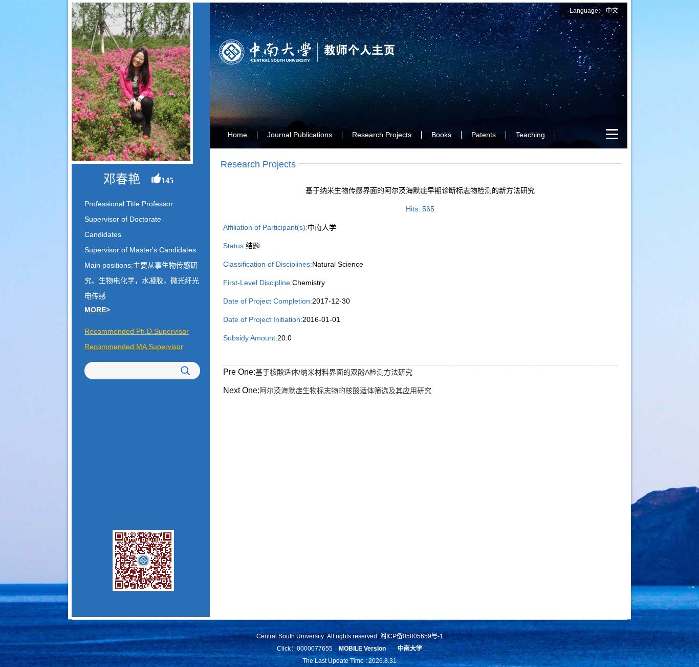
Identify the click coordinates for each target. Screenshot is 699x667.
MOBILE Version (362, 648)
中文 (612, 10)
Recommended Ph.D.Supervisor (136, 331)
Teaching (530, 135)
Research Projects (381, 135)
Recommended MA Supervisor (133, 346)
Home (237, 135)
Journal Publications (299, 135)
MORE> (97, 310)
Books (441, 135)
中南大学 (410, 648)
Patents (483, 135)
